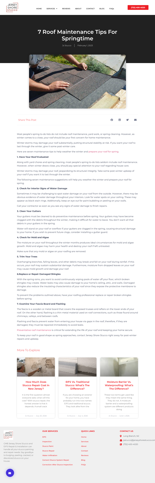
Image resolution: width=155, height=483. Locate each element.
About (83, 446)
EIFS (44, 437)
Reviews (84, 455)
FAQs (111, 9)
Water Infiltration (49, 455)
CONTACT (90, 9)
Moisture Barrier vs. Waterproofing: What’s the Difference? (119, 385)
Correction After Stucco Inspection (57, 465)
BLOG (102, 9)
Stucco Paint (47, 446)
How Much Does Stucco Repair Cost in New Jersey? (36, 385)
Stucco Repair (48, 451)
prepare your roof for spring (103, 151)
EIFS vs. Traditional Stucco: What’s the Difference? (77, 385)
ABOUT (78, 9)
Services (84, 441)
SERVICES (50, 9)
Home (83, 437)
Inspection (47, 441)
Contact (84, 451)
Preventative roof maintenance (34, 330)
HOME (39, 9)
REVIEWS (66, 9)
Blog (83, 460)
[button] (10, 473)
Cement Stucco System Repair (55, 460)
